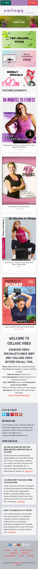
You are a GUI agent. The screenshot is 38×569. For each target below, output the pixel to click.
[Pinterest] (12, 414)
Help (15, 550)
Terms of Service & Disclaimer (19, 395)
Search (21, 555)
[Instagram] (20, 414)
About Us (24, 553)
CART (34, 3)
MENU (6, 3)
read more (29, 471)
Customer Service (26, 550)
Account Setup (10, 555)
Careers (7, 550)
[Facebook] (8, 414)
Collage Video (17, 562)
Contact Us (14, 553)
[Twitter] (3, 414)
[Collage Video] (19, 10)
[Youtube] (16, 414)
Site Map (30, 555)
